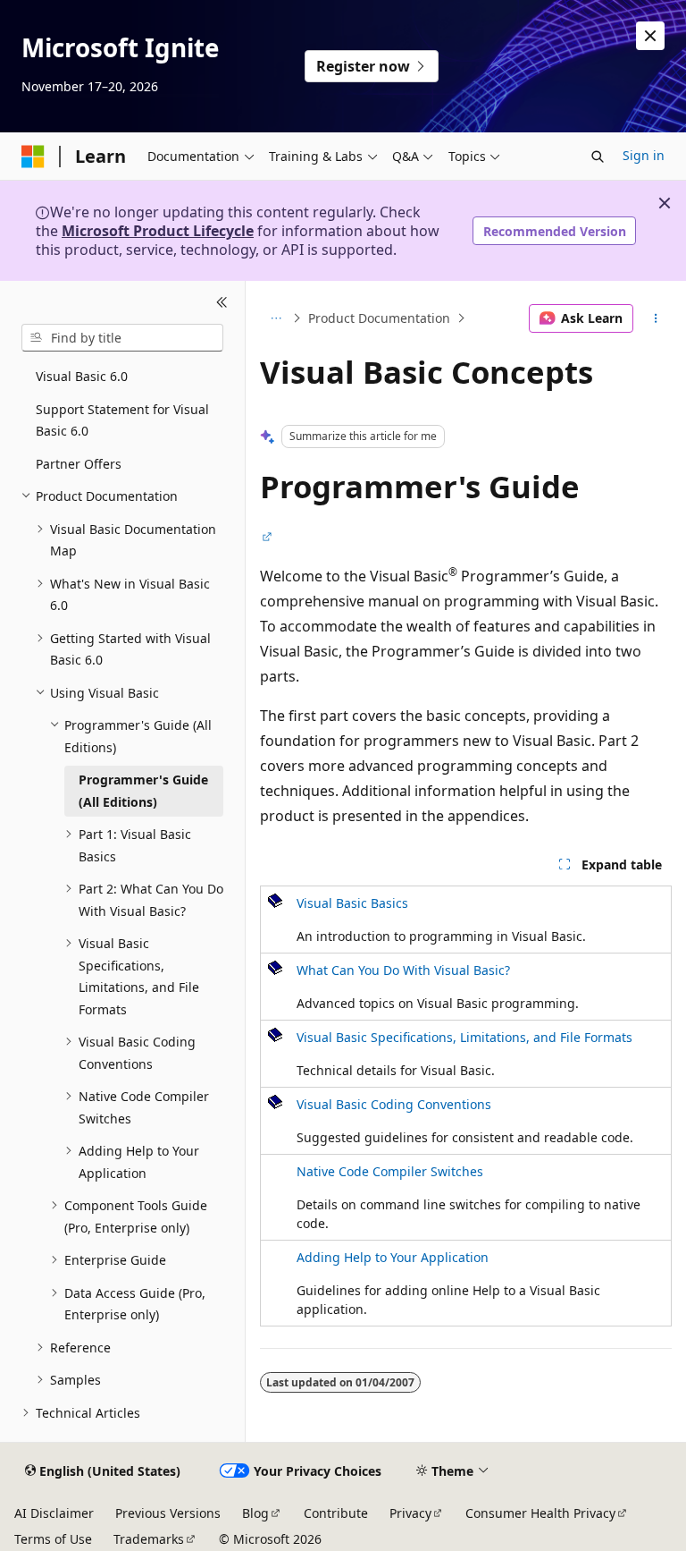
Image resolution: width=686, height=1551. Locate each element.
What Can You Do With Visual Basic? (403, 970)
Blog (255, 1512)
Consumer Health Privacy (540, 1512)
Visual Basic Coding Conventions (394, 1104)
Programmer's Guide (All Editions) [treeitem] (143, 790)
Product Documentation (379, 317)
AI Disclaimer (54, 1512)
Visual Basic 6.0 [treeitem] (82, 376)
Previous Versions (168, 1512)
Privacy (410, 1512)
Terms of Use (53, 1538)
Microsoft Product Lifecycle (158, 231)
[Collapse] (222, 302)
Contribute (336, 1512)
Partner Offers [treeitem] (78, 463)
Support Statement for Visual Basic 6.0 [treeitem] (122, 420)
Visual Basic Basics (352, 902)
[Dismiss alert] (650, 35)
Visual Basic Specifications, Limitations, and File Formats (464, 1037)
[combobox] (122, 338)
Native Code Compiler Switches (390, 1171)
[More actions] (656, 318)
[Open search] (597, 156)
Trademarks (148, 1538)
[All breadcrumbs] (275, 318)
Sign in (644, 155)
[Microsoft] (33, 156)
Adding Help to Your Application (393, 1257)
